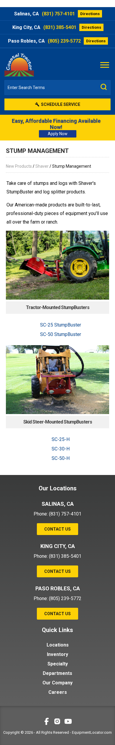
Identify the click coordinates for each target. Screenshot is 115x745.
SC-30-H (61, 449)
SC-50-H (61, 458)
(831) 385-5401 (59, 27)
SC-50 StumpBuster (60, 334)
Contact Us (57, 529)
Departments (57, 673)
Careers (57, 692)
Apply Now (58, 133)
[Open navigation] (105, 64)
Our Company (57, 683)
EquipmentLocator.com (92, 732)
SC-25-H (61, 439)
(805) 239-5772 (64, 41)
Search (104, 87)
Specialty (57, 664)
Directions (90, 14)
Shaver (42, 166)
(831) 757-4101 (58, 14)
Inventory (57, 654)
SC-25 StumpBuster (60, 325)
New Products (19, 166)
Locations (58, 645)
